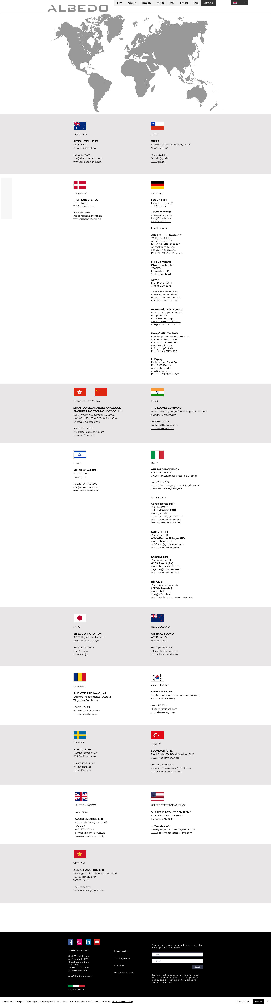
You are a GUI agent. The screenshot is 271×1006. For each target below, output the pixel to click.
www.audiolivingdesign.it (166, 488)
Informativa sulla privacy (122, 1001)
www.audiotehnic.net (85, 714)
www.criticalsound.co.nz (164, 654)
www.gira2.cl (158, 161)
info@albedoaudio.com (80, 976)
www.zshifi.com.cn (83, 435)
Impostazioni (243, 1001)
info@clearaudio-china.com (88, 432)
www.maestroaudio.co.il (86, 490)
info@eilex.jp (80, 651)
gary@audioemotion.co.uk (90, 832)
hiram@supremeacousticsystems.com (173, 829)
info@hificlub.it (160, 594)
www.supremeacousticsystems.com (171, 832)
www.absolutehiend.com (87, 161)
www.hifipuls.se (82, 770)
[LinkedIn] (88, 942)
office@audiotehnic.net (86, 710)
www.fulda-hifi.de (161, 221)
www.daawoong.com (163, 712)
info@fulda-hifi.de (161, 218)
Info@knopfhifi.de (162, 348)
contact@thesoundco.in (165, 425)
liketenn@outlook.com (164, 709)
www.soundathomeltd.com (166, 771)
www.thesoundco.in (162, 428)
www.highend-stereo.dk (87, 219)
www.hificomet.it (161, 541)
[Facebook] (70, 942)
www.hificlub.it (160, 591)
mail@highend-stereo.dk (87, 215)
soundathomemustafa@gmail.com (171, 768)
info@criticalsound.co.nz (164, 651)
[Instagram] (79, 942)
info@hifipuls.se (82, 766)
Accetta (258, 1001)
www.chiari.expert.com (165, 566)
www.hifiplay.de (161, 368)
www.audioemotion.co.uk (89, 836)
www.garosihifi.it (161, 513)
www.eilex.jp (80, 654)
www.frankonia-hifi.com (166, 321)
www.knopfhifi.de (162, 345)
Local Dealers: (160, 228)
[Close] (267, 1001)
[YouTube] (97, 942)
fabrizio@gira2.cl (160, 158)
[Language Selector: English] (239, 2)
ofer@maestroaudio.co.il (87, 487)
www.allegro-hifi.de (163, 247)
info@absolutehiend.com (87, 158)
